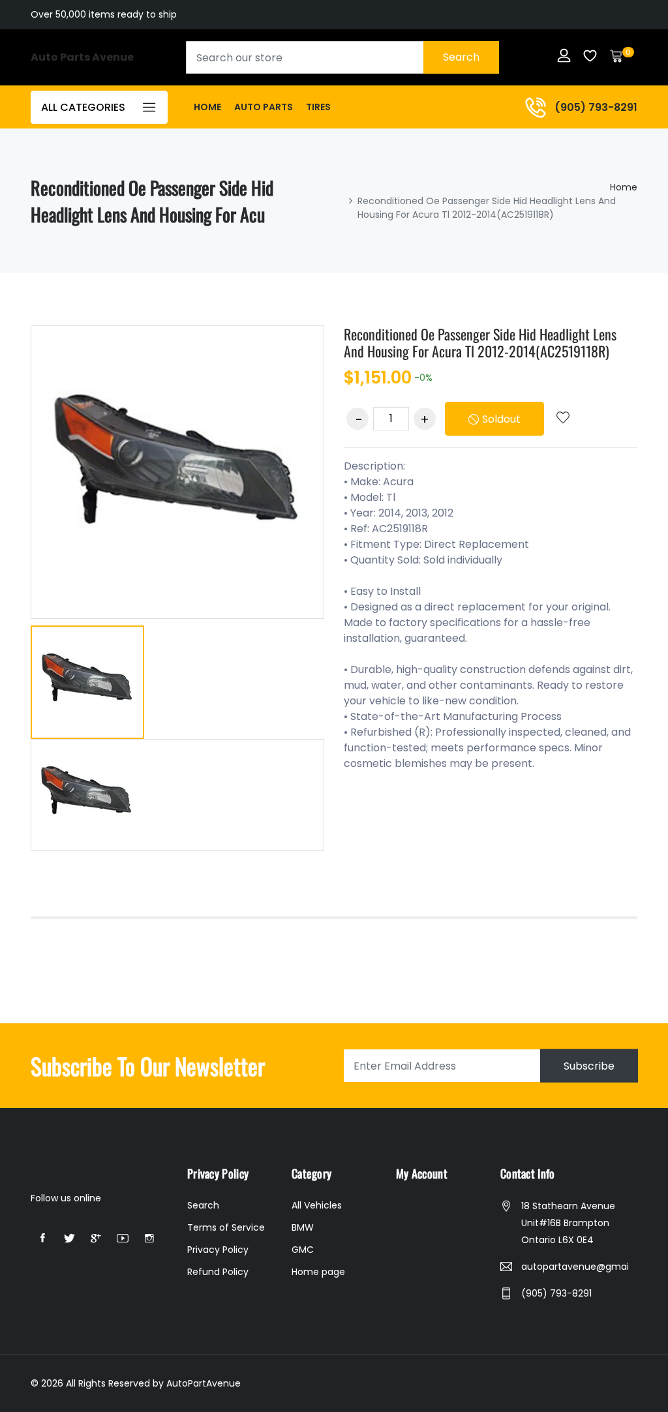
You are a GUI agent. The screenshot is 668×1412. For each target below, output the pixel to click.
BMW (303, 1227)
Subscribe (589, 1066)
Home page (318, 1271)
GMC (303, 1249)
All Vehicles (317, 1205)
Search (461, 57)
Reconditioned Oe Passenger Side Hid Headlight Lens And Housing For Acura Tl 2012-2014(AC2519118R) (480, 342)
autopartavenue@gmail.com (574, 1266)
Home (207, 106)
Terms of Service (226, 1227)
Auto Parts (263, 106)
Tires (318, 106)
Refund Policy (218, 1271)
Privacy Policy (218, 1249)
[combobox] (342, 57)
